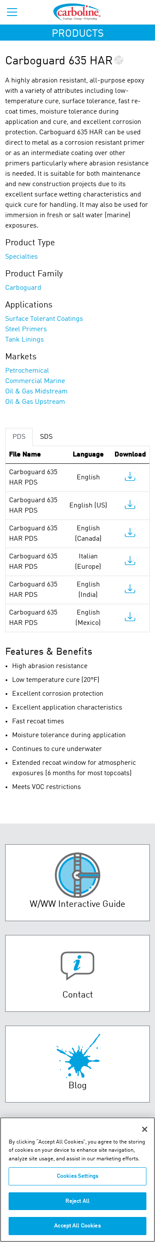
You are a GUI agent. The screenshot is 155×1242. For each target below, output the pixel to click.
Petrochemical (27, 371)
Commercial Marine (35, 381)
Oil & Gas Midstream (36, 391)
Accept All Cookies (77, 1226)
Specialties (21, 256)
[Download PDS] (130, 478)
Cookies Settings (77, 1176)
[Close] (144, 1129)
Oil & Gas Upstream (35, 402)
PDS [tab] (18, 437)
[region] (77, 1179)
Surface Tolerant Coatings (44, 319)
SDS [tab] (46, 437)
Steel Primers (26, 329)
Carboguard (23, 288)
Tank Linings (24, 339)
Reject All (77, 1201)
